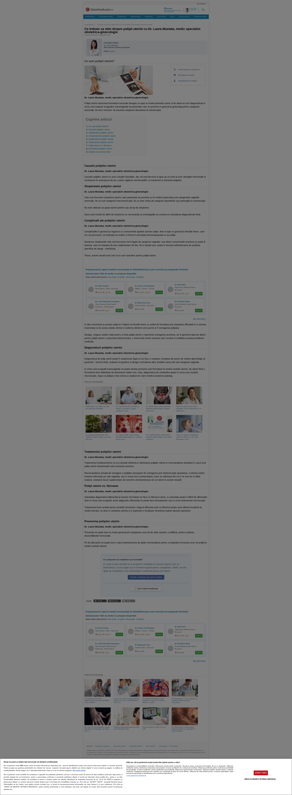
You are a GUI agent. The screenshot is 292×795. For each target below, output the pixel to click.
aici (78, 782)
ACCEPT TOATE (261, 773)
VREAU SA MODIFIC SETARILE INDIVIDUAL (260, 779)
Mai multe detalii (79, 770)
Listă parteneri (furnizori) (136, 776)
